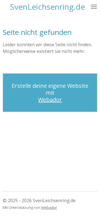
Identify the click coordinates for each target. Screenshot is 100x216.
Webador (50, 99)
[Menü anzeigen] (94, 6)
